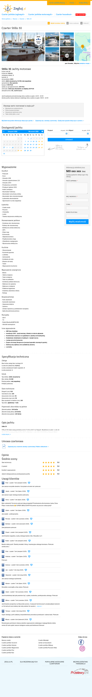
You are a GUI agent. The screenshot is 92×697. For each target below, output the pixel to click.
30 (21, 150)
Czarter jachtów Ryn (8, 652)
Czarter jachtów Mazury (57, 3)
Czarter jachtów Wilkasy (45, 645)
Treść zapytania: (72, 181)
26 (39, 147)
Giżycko (22, 19)
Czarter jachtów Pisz (8, 650)
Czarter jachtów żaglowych (13, 14)
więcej (39, 606)
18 (36, 144)
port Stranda (69, 63)
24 (33, 147)
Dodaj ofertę (83, 3)
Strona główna (6, 19)
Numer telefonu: (72, 212)
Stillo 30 (29, 19)
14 (25, 144)
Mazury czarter (6, 640)
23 (30, 147)
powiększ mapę (84, 63)
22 (28, 147)
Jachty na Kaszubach (44, 643)
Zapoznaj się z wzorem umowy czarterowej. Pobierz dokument (28, 446)
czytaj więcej (6, 434)
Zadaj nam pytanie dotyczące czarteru (70, 120)
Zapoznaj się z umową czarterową (46, 120)
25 (36, 147)
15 (28, 144)
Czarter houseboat (63, 14)
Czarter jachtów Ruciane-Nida (47, 648)
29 (18, 150)
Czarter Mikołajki (43, 640)
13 (42, 141)
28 (25, 150)
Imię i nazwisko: (72, 196)
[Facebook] (81, 644)
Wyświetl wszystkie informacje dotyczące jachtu (17, 120)
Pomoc (72, 3)
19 (39, 144)
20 (42, 144)
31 (4, 153)
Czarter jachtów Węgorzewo (10, 648)
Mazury (15, 19)
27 (42, 147)
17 (33, 144)
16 (30, 144)
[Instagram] (82, 651)
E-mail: (69, 204)
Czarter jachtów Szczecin (9, 643)
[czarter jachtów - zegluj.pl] (46, 7)
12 (39, 141)
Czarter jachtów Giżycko (9, 645)
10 (33, 141)
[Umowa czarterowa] (4, 448)
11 (36, 141)
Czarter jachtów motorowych (40, 14)
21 (25, 147)
